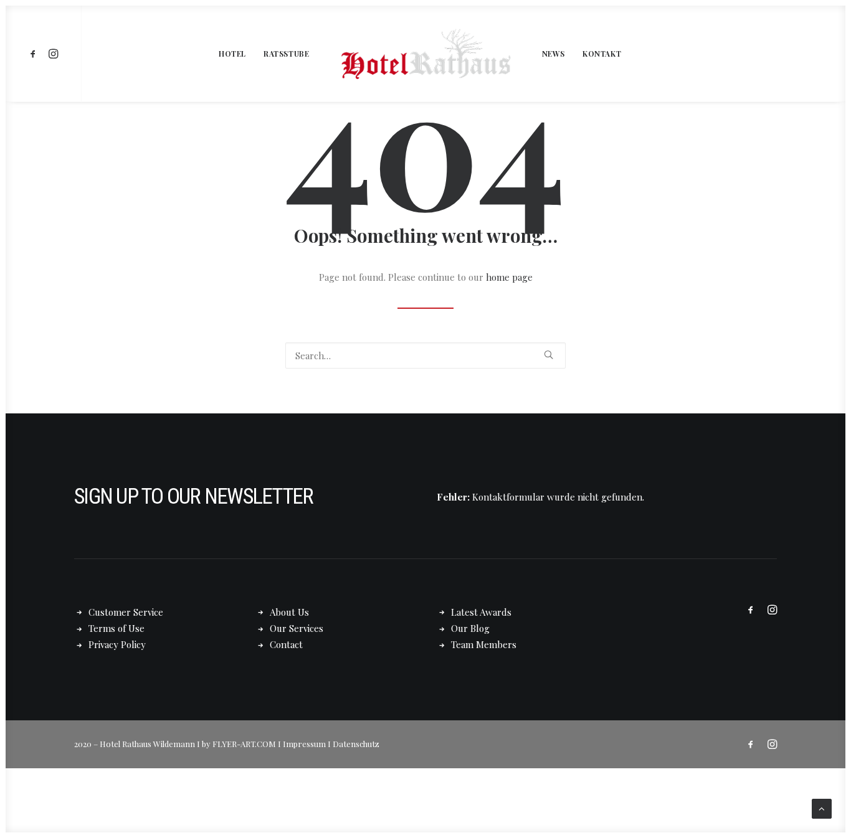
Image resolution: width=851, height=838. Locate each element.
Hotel (232, 54)
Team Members (483, 644)
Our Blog (470, 628)
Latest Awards (481, 612)
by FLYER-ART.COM (239, 743)
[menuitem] (35, 53)
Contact (286, 644)
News (553, 54)
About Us (289, 612)
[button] (35, 53)
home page (509, 277)
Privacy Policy (117, 644)
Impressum (304, 743)
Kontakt (601, 54)
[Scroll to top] (822, 807)
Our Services (296, 628)
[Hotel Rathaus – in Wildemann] (425, 53)
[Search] (425, 355)
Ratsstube (286, 54)
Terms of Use (116, 628)
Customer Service (125, 612)
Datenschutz (356, 743)
